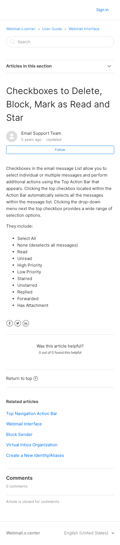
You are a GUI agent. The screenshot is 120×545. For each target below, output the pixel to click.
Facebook (9, 323)
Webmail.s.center (20, 28)
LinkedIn (25, 323)
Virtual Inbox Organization (31, 444)
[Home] (26, 12)
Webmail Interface (84, 28)
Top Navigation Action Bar (31, 413)
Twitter (17, 323)
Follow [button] (60, 150)
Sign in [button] (102, 9)
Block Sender (19, 434)
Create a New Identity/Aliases (35, 455)
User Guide (52, 28)
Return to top (19, 378)
